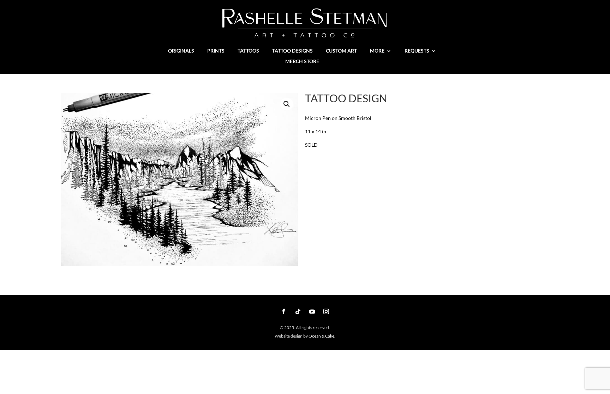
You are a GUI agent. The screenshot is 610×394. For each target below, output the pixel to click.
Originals (181, 51)
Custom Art (341, 51)
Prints (216, 51)
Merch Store (302, 61)
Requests (417, 51)
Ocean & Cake (321, 336)
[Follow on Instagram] (326, 311)
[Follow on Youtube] (312, 311)
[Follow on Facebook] (283, 311)
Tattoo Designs (292, 51)
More (377, 51)
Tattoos (248, 51)
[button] (286, 104)
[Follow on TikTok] (298, 311)
